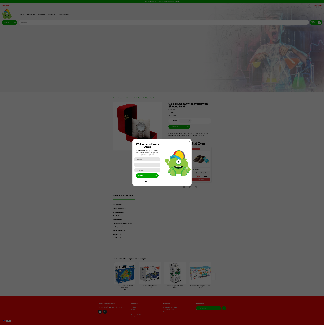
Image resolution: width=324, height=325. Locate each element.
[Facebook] (146, 181)
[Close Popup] (189, 141)
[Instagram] (148, 181)
